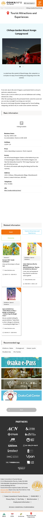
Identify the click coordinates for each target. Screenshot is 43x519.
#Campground (20, 348)
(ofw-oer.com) (16, 492)
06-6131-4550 (4, 490)
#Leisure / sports (31, 348)
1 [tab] (20, 66)
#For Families (17, 352)
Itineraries (21, 516)
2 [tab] (23, 66)
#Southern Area (6, 352)
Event (12, 516)
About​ (4, 516)
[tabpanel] (21, 51)
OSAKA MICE (35, 496)
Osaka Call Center (5, 492)
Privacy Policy (10, 499)
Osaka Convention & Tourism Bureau (16, 496)
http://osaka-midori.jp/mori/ (12, 190)
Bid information (32, 499)
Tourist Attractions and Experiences (32, 232)
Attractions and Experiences (31, 516)
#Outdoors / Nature (7, 348)
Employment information (21, 502)
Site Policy (21, 499)
